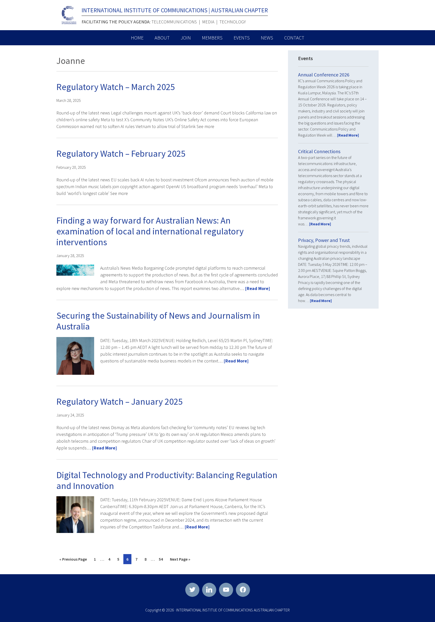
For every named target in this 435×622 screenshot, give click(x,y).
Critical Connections (319, 151)
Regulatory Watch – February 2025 (121, 153)
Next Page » (180, 560)
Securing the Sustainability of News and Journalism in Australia (158, 321)
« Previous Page (73, 560)
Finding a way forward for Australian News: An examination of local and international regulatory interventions (150, 231)
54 (162, 560)
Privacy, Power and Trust (324, 240)
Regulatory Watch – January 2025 (119, 401)
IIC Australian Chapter (69, 15)
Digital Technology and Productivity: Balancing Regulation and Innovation (166, 480)
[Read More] (257, 288)
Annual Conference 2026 (323, 74)
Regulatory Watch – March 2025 (115, 87)
